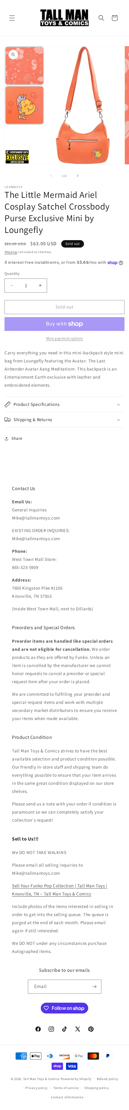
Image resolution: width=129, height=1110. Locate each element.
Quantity (12, 273)
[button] (12, 18)
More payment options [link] (64, 338)
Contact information (67, 1097)
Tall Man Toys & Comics (41, 1078)
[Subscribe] (94, 987)
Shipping (10, 252)
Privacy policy (37, 1088)
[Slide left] (51, 175)
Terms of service (66, 1088)
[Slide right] (77, 175)
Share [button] (16, 438)
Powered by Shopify (76, 1078)
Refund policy (107, 1079)
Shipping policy (96, 1088)
